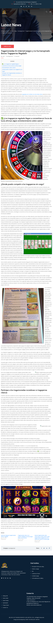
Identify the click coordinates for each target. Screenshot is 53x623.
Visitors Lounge (35, 569)
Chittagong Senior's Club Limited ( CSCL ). (24, 617)
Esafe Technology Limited (32, 619)
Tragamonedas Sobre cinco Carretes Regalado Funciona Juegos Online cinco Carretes (25, 537)
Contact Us (5, 607)
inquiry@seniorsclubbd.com (20, 4)
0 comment (16, 56)
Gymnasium (5, 602)
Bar (33, 571)
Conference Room (36, 573)
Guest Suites (6, 600)
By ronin (3, 56)
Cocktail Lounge (35, 576)
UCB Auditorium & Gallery (37, 578)
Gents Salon (5, 598)
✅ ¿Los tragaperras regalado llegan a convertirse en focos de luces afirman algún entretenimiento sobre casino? (11, 65)
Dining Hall (5, 595)
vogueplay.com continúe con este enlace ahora (32, 94)
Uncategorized (9, 56)
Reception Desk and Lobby (38, 566)
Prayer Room (6, 605)
